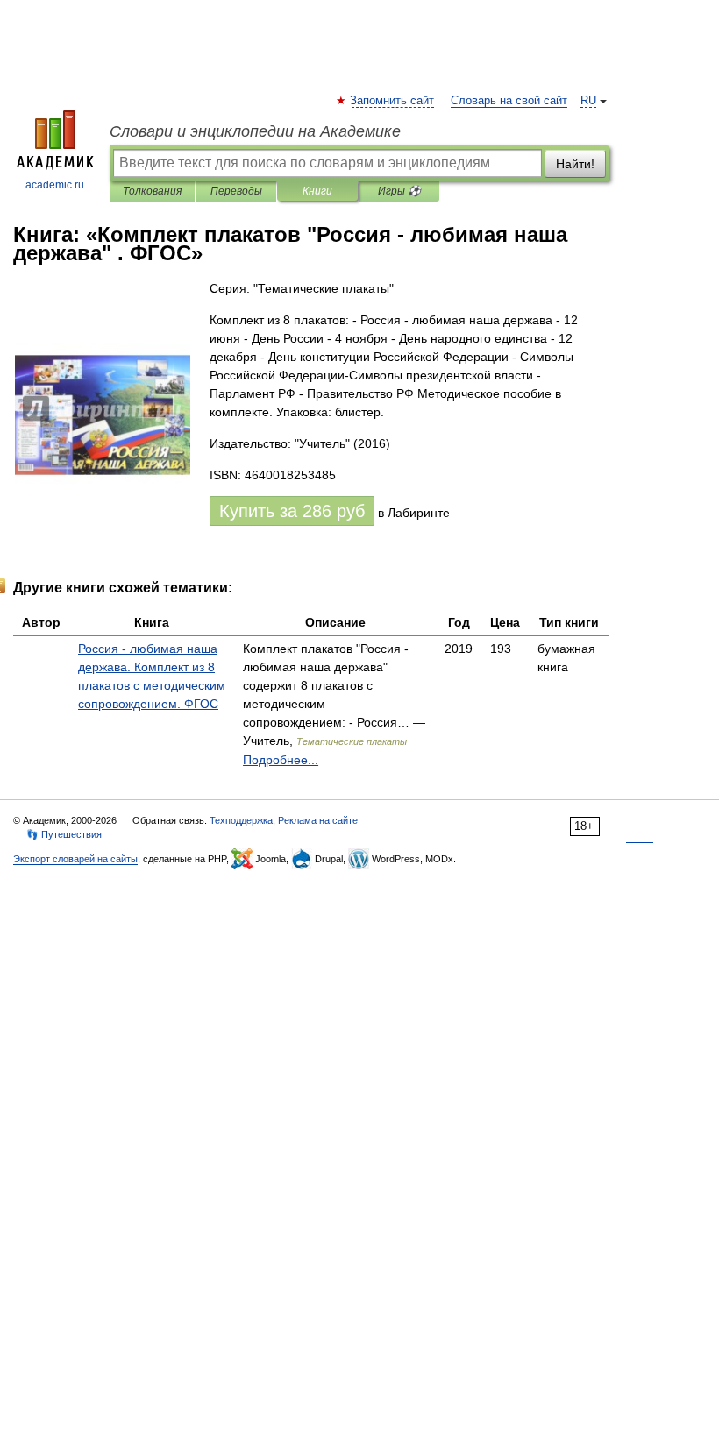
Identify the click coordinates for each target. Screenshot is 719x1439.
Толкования (152, 191)
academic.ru (54, 185)
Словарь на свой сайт (509, 101)
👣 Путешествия (64, 834)
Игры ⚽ (399, 191)
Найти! (575, 164)
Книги (317, 191)
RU (588, 101)
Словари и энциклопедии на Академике (255, 131)
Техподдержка (241, 820)
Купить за (292, 511)
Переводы (236, 191)
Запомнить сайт (393, 101)
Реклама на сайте (318, 820)
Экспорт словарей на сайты (75, 859)
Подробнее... (280, 760)
